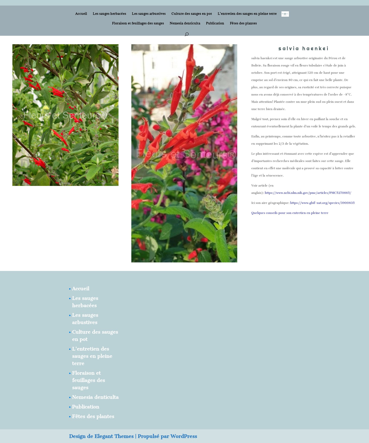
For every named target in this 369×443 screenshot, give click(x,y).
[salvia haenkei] (184, 260)
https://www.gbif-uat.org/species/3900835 (322, 203)
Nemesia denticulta (185, 23)
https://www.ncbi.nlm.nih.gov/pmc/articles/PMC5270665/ (308, 193)
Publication (215, 23)
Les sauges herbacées (109, 14)
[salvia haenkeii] (65, 184)
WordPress (184, 436)
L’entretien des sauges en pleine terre (247, 14)
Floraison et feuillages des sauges (138, 23)
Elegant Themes (114, 436)
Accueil (81, 14)
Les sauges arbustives (149, 14)
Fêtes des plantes (243, 23)
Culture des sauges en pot (191, 14)
